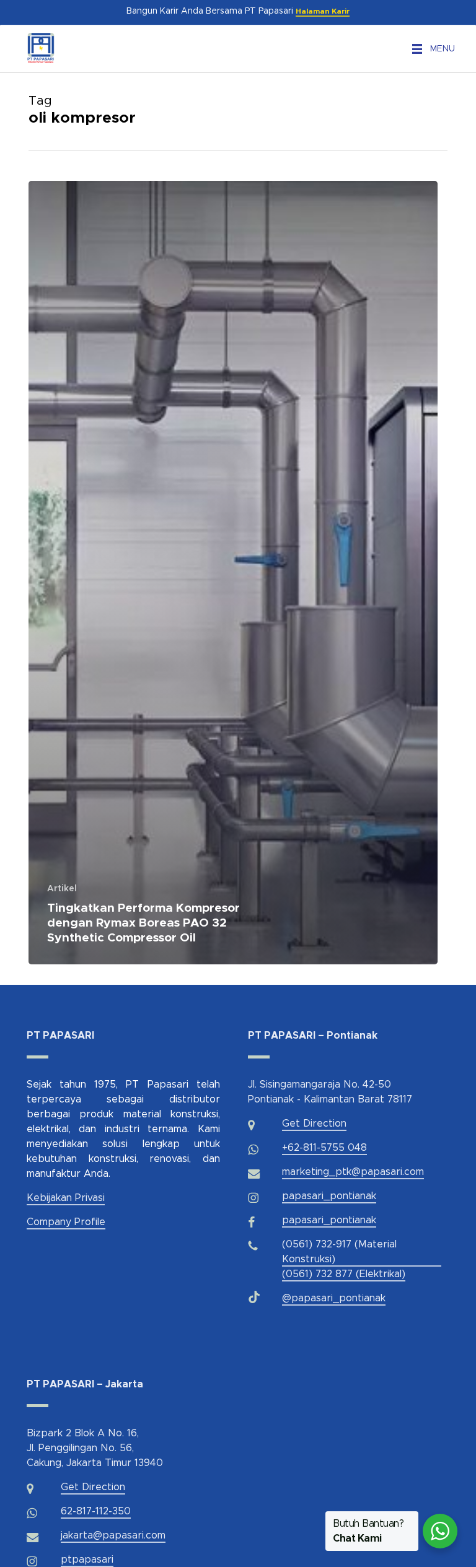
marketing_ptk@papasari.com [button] (353, 1172)
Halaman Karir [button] (323, 11)
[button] (442, 48)
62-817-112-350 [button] (96, 1511)
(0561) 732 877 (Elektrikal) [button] (343, 1274)
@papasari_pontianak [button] (334, 1298)
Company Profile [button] (66, 1222)
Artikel (62, 888)
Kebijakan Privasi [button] (66, 1198)
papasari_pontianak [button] (329, 1196)
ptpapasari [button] (87, 1560)
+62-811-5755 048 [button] (324, 1148)
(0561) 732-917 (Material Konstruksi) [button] (339, 1251)
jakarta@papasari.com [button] (113, 1535)
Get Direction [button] (314, 1123)
